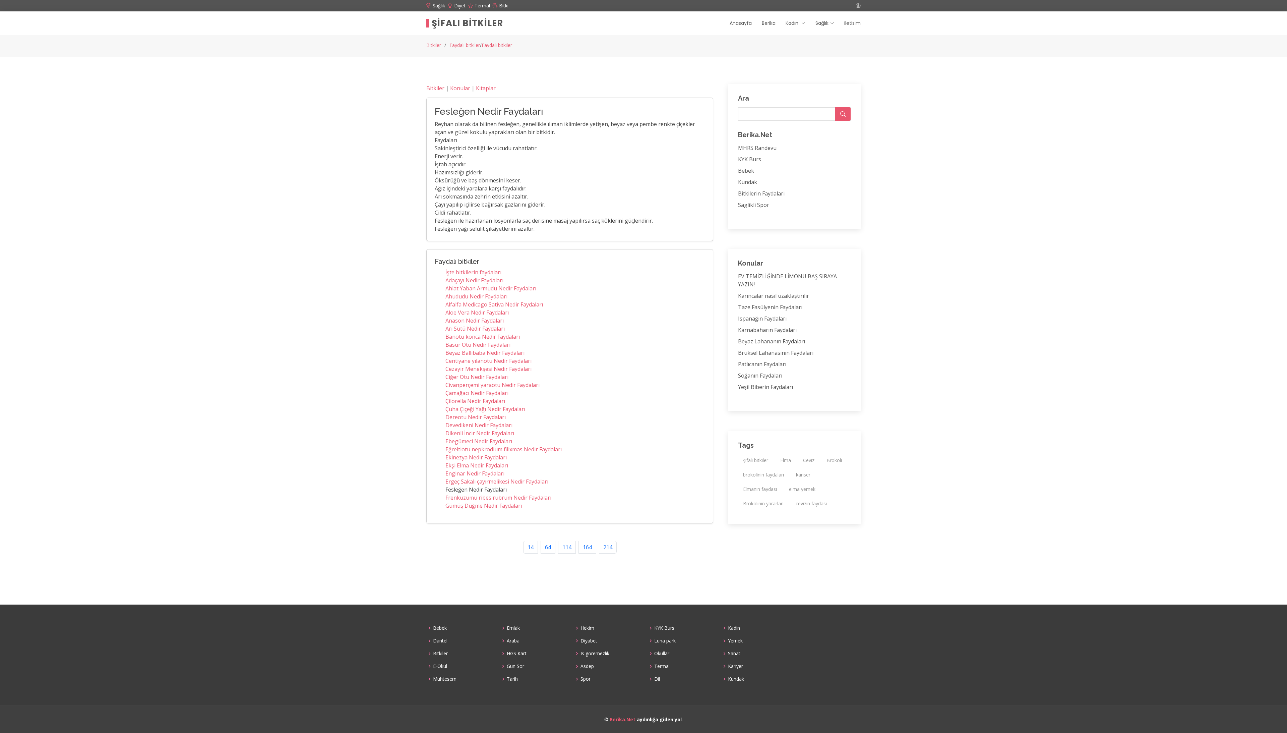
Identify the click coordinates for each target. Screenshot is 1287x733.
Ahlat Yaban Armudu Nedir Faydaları (490, 288)
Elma (785, 460)
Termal (662, 666)
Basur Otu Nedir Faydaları (477, 344)
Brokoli (834, 460)
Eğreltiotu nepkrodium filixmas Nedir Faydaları (503, 449)
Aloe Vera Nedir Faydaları (477, 312)
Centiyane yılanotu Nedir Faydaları (488, 360)
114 (566, 547)
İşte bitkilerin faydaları (473, 272)
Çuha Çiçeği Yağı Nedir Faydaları (485, 409)
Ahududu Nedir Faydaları (476, 296)
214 (607, 547)
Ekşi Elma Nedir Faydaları (476, 465)
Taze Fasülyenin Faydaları (770, 307)
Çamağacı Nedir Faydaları (476, 393)
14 (531, 547)
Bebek (746, 170)
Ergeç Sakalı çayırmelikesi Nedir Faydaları (496, 481)
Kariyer (735, 666)
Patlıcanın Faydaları (762, 364)
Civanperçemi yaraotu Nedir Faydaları (492, 385)
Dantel (440, 640)
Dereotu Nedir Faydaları (475, 417)
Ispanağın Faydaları (762, 318)
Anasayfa (741, 23)
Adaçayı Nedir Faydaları (474, 280)
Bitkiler (433, 45)
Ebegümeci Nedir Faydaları (478, 441)
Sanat (734, 653)
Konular (460, 88)
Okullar (661, 653)
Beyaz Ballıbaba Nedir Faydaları (485, 352)
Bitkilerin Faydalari (761, 193)
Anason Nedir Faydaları (474, 320)
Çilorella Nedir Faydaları (475, 401)
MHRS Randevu (757, 148)
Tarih (512, 679)
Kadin (734, 628)
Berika (769, 23)
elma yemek (802, 489)
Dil (657, 679)
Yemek (735, 640)
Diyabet (588, 640)
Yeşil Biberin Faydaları (765, 387)
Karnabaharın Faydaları (767, 330)
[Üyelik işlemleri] (858, 5)
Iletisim (852, 23)
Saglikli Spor (753, 205)
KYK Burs (749, 159)
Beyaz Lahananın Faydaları (771, 341)
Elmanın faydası (760, 489)
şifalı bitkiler (755, 460)
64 (548, 547)
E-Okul (440, 666)
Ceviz (808, 460)
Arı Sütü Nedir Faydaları (475, 328)
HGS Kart (517, 653)
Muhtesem (444, 679)
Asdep (587, 666)
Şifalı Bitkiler (467, 23)
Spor (585, 679)
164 (587, 547)
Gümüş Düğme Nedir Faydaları (483, 505)
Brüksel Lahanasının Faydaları (775, 352)
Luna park (665, 640)
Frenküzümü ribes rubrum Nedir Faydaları (498, 497)
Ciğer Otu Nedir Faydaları (476, 377)
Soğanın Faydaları (760, 375)
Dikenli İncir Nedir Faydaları (479, 433)
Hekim (587, 628)
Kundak (747, 182)
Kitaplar (486, 88)
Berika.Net (622, 719)
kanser (803, 474)
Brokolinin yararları (763, 503)
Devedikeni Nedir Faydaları (478, 425)
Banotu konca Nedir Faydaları (482, 336)
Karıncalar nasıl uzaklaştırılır (773, 295)
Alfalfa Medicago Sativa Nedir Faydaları (494, 304)
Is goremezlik (594, 653)
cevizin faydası (811, 503)
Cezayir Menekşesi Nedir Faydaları (488, 369)
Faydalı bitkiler (464, 45)
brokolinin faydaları (763, 474)
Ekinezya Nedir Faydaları (476, 457)
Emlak (513, 628)
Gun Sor (515, 666)
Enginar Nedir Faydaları (474, 473)
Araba (513, 640)
